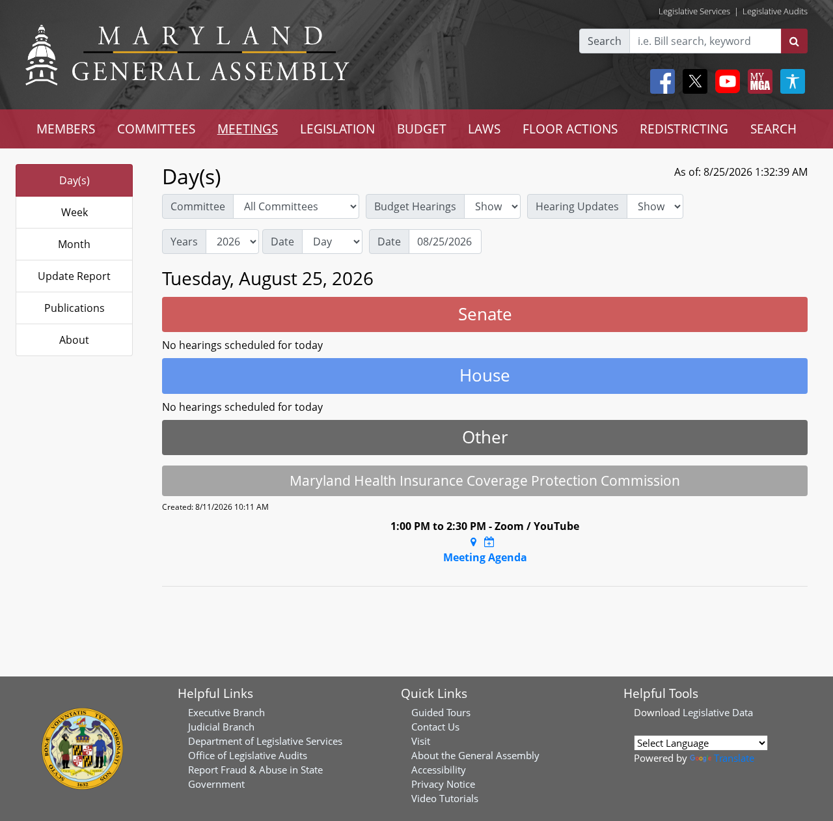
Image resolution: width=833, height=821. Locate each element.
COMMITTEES (156, 128)
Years (184, 241)
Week (74, 212)
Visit (420, 740)
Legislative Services (694, 11)
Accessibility (438, 769)
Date (282, 241)
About (74, 340)
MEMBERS (65, 128)
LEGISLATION (337, 128)
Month (74, 244)
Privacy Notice (443, 783)
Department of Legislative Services (265, 740)
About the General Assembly (475, 755)
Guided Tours (441, 712)
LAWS (484, 128)
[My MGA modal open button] (757, 81)
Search (604, 41)
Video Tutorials (444, 798)
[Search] (794, 41)
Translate (734, 757)
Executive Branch (226, 712)
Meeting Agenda (485, 557)
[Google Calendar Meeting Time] (489, 542)
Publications (74, 308)
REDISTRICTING (684, 128)
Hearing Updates (577, 206)
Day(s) (74, 180)
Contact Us (435, 726)
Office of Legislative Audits (247, 755)
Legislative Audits (775, 11)
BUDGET (421, 128)
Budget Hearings (415, 206)
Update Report (74, 276)
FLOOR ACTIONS (570, 128)
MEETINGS (247, 128)
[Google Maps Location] (473, 542)
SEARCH (773, 128)
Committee (198, 206)
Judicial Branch (221, 726)
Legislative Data (718, 712)
